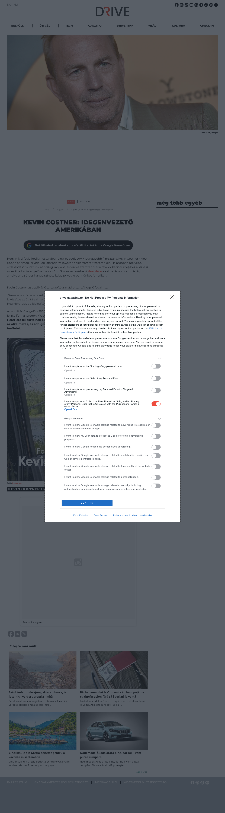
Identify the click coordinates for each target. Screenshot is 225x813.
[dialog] (112, 406)
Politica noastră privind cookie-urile (132, 515)
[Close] (173, 298)
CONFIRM (87, 502)
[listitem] (112, 358)
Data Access (101, 515)
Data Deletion (80, 515)
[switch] (156, 366)
